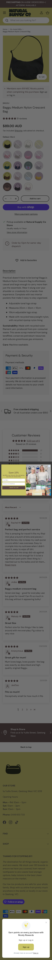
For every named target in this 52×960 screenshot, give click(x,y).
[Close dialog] (49, 466)
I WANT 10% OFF (13, 488)
